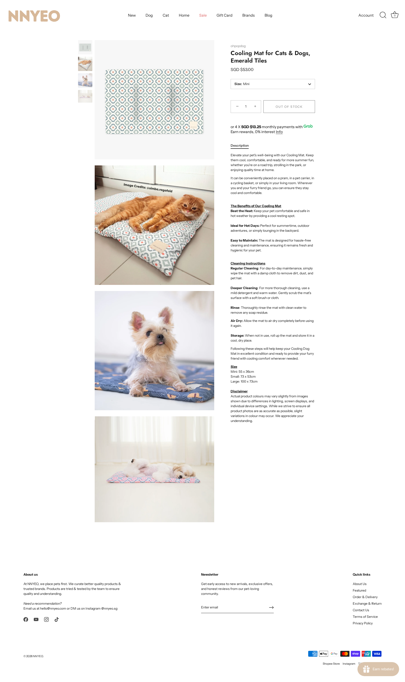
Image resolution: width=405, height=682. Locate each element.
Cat (166, 15)
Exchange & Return (367, 603)
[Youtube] (36, 619)
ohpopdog (238, 46)
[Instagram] (46, 619)
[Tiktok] (56, 619)
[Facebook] (25, 619)
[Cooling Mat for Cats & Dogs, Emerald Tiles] (85, 63)
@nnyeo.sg (109, 608)
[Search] (383, 15)
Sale (203, 15)
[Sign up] (271, 607)
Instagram (349, 663)
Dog (149, 15)
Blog (268, 15)
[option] (85, 48)
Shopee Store (331, 663)
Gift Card (224, 15)
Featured (359, 590)
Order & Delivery (365, 597)
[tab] (242, 145)
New (132, 15)
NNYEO (38, 656)
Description (240, 145)
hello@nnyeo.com (53, 608)
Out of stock (289, 106)
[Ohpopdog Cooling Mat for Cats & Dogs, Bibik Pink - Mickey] (85, 96)
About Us (360, 584)
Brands (248, 15)
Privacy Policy (363, 623)
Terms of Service (365, 617)
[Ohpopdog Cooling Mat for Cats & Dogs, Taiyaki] (85, 80)
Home (184, 15)
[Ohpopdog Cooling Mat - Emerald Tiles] (85, 47)
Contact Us (361, 610)
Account (366, 15)
